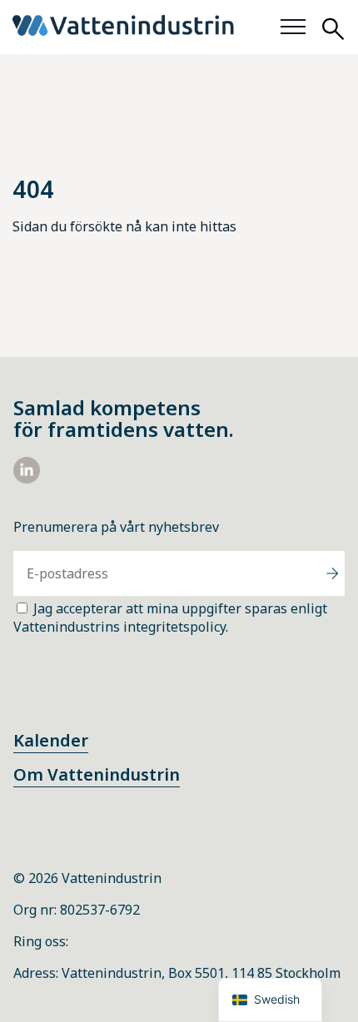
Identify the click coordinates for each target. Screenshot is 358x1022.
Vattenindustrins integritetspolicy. (120, 627)
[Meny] (293, 27)
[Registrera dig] (332, 573)
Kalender (50, 740)
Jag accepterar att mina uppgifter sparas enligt (170, 617)
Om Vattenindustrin (96, 774)
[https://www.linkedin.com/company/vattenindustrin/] (26, 478)
